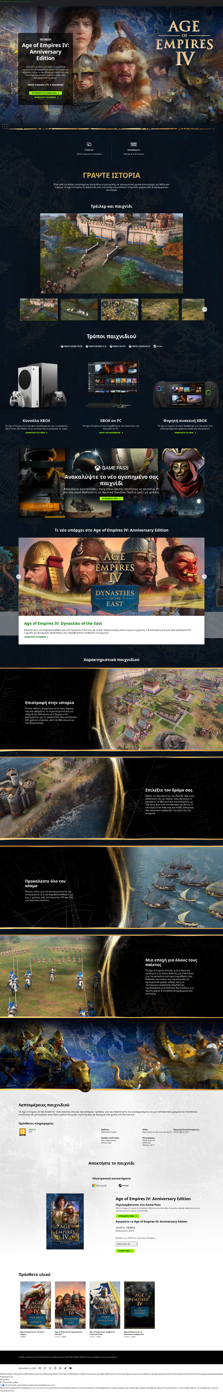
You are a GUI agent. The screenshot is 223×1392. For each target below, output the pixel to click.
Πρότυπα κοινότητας (90, 1374)
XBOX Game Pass (36, 1374)
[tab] (39, 310)
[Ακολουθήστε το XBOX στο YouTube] (70, 1368)
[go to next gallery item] (180, 253)
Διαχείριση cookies (126, 1388)
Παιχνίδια (4, 1379)
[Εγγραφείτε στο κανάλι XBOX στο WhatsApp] (60, 1368)
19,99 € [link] (57, 1337)
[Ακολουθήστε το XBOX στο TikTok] (65, 1368)
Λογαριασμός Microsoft (161, 1374)
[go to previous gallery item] (42, 253)
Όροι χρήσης (141, 1388)
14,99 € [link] (92, 1337)
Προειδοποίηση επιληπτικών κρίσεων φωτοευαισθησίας (125, 1374)
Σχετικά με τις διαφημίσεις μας (201, 1388)
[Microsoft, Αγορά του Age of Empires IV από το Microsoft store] (99, 1185)
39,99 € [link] (120, 1227)
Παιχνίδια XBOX (21, 1374)
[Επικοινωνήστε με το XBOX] (40, 1368)
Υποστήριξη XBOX (66, 1374)
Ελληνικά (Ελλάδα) (9, 1382)
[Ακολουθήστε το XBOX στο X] (50, 1368)
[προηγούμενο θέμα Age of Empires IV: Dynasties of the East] (18, 576)
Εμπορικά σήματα (155, 1388)
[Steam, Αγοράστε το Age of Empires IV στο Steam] (124, 1185)
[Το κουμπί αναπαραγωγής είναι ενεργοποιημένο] (5, 126)
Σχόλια (77, 1374)
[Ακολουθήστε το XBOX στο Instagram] (55, 1368)
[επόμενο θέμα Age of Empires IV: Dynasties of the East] (204, 576)
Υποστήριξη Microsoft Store (184, 1374)
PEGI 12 (32, 1129)
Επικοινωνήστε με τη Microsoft (76, 1388)
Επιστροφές (202, 1374)
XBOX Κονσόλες (7, 1374)
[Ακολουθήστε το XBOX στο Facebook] (45, 1368)
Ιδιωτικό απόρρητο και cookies (104, 1388)
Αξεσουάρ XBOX (50, 1374)
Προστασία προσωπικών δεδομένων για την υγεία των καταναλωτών (31, 1388)
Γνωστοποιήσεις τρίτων (174, 1388)
